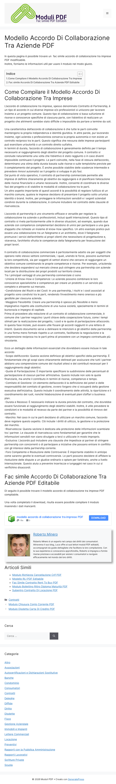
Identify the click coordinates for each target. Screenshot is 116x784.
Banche (9, 677)
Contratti (14, 599)
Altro (7, 662)
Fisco (8, 718)
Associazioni (12, 667)
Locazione (11, 739)
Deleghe (9, 698)
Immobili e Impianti (16, 729)
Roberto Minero (45, 534)
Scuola (9, 765)
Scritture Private (14, 759)
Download (98, 517)
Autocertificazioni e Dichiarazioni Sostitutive (31, 672)
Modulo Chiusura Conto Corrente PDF (31, 604)
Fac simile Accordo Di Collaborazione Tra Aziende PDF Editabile (44, 82)
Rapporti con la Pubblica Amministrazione (30, 749)
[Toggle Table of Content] (78, 74)
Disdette (10, 713)
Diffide (9, 703)
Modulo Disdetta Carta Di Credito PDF (32, 608)
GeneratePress (76, 779)
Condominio (12, 683)
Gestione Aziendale (16, 724)
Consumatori (12, 688)
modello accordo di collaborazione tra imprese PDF (50, 517)
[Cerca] (54, 636)
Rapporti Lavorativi (16, 754)
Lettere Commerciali (17, 734)
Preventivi (10, 744)
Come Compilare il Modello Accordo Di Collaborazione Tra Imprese (45, 78)
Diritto (8, 708)
